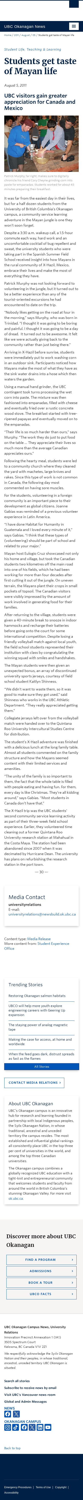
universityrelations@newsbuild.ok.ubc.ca (42, 914)
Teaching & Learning (44, 49)
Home (7, 35)
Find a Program (40, 1259)
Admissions (41, 1271)
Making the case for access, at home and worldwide (40, 1042)
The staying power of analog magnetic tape (38, 1027)
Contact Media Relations (33, 1082)
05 (34, 35)
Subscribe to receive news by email (30, 1388)
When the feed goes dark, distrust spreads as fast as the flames (41, 1056)
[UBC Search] (74, 5)
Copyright (60, 1487)
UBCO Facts (40, 1294)
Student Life (14, 49)
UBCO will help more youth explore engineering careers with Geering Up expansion (37, 1010)
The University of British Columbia (30, 9)
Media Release (39, 939)
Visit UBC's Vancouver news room (29, 1394)
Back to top (12, 1448)
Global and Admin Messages (25, 1401)
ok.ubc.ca (16, 1199)
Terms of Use (43, 1487)
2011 (16, 35)
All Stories (41, 1066)
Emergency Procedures (17, 1487)
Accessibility (11, 1492)
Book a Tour (41, 1282)
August (25, 35)
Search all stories (17, 1381)
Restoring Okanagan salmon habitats (37, 996)
